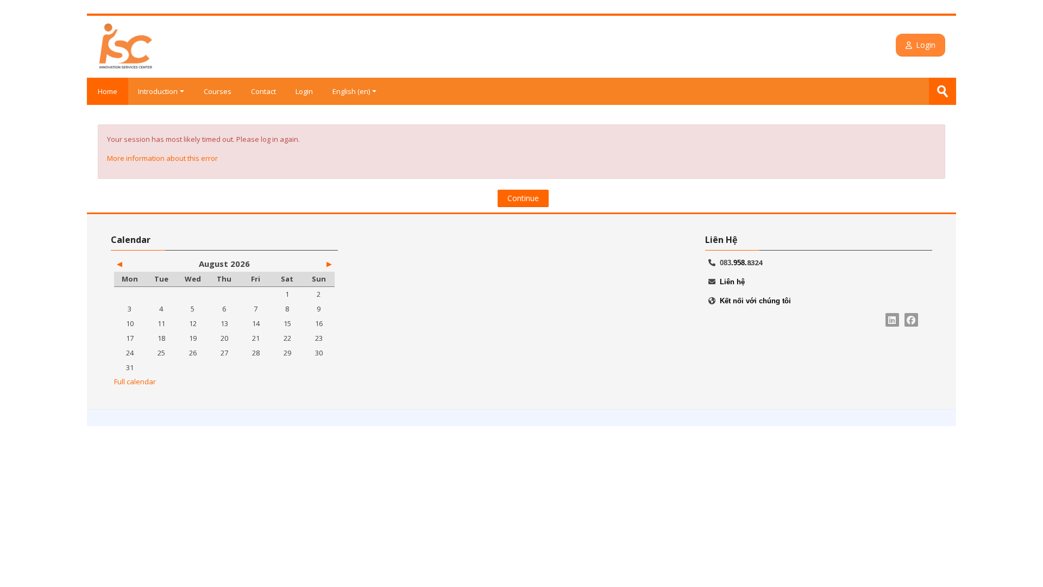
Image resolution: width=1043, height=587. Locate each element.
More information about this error (162, 158)
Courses (217, 91)
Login (925, 45)
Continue (523, 198)
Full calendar (135, 381)
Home (107, 91)
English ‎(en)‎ (351, 91)
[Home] (126, 46)
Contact (263, 91)
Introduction (158, 91)
